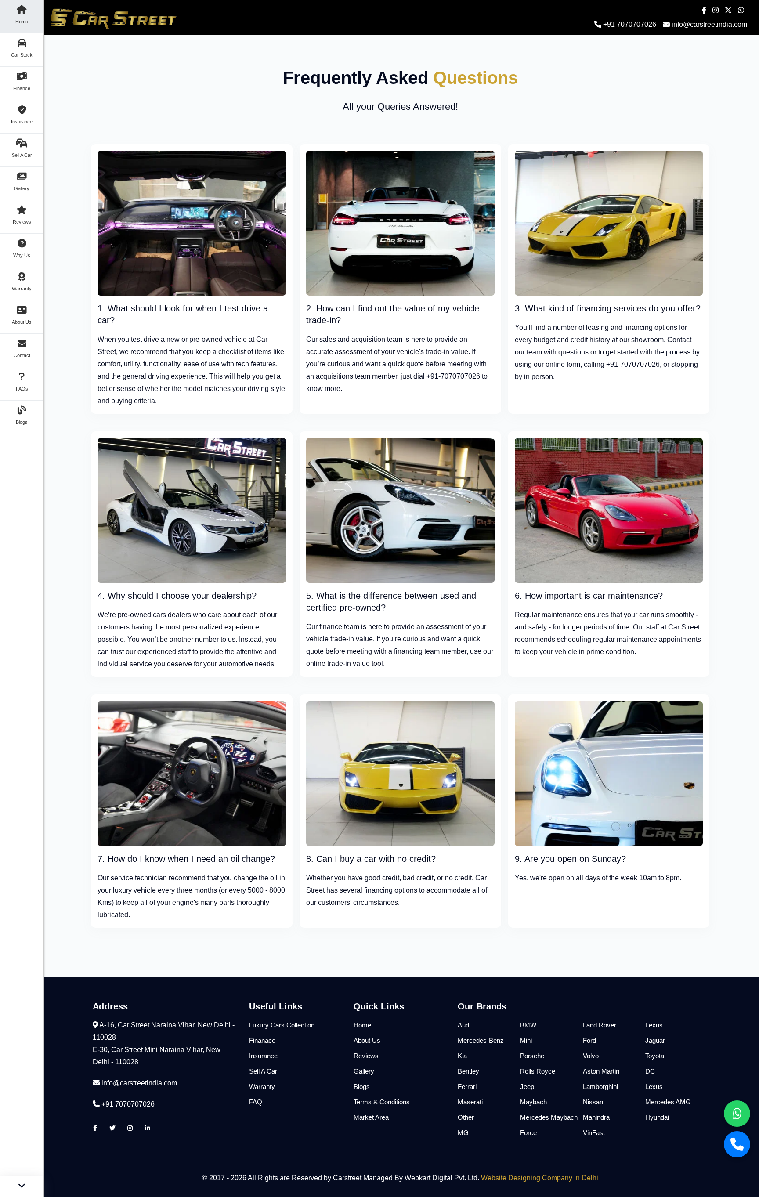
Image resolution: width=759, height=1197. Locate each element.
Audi (464, 1025)
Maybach (533, 1102)
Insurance (263, 1056)
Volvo (591, 1056)
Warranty (262, 1086)
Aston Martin (601, 1071)
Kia (462, 1056)
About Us (367, 1040)
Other (466, 1117)
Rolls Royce (537, 1071)
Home (362, 1025)
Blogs (362, 1086)
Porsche (532, 1056)
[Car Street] (192, 222)
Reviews (366, 1056)
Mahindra (596, 1117)
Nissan (593, 1102)
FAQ (255, 1102)
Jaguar (655, 1040)
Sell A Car (263, 1071)
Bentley (468, 1071)
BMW (528, 1025)
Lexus (654, 1025)
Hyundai (657, 1117)
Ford (589, 1040)
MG (463, 1132)
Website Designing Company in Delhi (539, 1178)
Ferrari (467, 1086)
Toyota (654, 1056)
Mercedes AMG (668, 1102)
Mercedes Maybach (549, 1117)
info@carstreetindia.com (709, 24)
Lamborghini (600, 1086)
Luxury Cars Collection (281, 1025)
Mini (526, 1040)
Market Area (371, 1117)
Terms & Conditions (382, 1102)
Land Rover (599, 1025)
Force (528, 1132)
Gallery (364, 1071)
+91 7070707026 (628, 24)
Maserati (470, 1102)
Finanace (262, 1040)
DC (650, 1071)
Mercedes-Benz (481, 1040)
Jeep (527, 1086)
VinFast (594, 1132)
